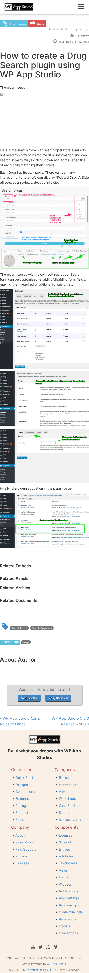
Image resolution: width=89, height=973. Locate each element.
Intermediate (69, 785)
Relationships (69, 905)
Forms (63, 877)
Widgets (65, 884)
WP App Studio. (56, 964)
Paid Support (25, 849)
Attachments (17, 24)
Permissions (68, 919)
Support (21, 812)
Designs (21, 785)
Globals (64, 926)
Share (40, 24)
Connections (25, 792)
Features (22, 798)
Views (63, 870)
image (25, 642)
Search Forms (19, 628)
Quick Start (24, 778)
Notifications (68, 891)
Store (19, 820)
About (20, 835)
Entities (64, 849)
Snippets (66, 812)
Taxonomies (68, 863)
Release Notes (70, 820)
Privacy (21, 856)
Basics (64, 778)
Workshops (67, 798)
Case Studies (69, 806)
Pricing (20, 806)
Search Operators (42, 628)
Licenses (22, 863)
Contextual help (71, 912)
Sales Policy (24, 842)
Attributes (66, 856)
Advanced (67, 792)
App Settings (69, 898)
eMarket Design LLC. (41, 970)
